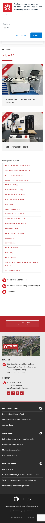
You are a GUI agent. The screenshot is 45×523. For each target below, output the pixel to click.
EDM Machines (10, 243)
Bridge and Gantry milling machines (17, 165)
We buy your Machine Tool (17, 280)
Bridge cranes (10, 257)
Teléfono (6, 24)
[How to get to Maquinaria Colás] (21, 337)
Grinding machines (12, 228)
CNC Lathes (9, 204)
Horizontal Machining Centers (15, 199)
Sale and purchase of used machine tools (18, 439)
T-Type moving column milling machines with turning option (21, 264)
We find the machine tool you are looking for (23, 285)
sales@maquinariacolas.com (17, 388)
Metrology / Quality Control (15, 233)
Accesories (9, 238)
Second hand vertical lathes (15, 219)
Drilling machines (11, 248)
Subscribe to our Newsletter (22, 324)
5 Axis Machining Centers (14, 190)
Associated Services (10, 455)
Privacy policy (17, 511)
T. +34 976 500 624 (14, 382)
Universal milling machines (14, 214)
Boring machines (11, 185)
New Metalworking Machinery (13, 445)
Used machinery (8, 469)
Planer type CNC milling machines (16, 180)
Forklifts (9, 252)
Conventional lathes (12, 209)
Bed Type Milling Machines (14, 175)
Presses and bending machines (15, 223)
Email (5, 14)
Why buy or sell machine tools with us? (16, 420)
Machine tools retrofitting (11, 450)
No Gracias (21, 35)
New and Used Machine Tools (13, 414)
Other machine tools (12, 270)
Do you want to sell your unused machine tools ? (20, 475)
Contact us (11, 291)
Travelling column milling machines (17, 170)
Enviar (36, 35)
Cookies (30, 511)
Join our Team (7, 425)
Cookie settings (16, 517)
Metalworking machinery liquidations (16, 486)
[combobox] (7, 28)
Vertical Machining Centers (15, 194)
